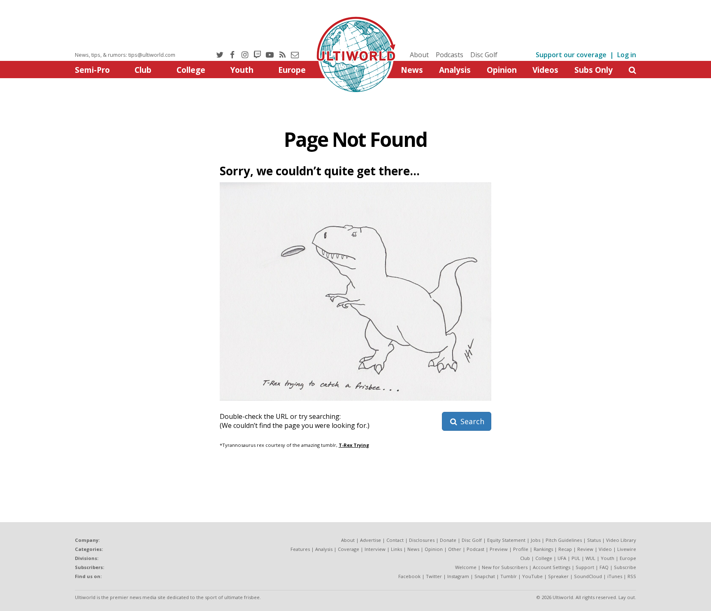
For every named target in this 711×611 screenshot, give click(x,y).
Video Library (621, 540)
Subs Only (593, 69)
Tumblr (508, 576)
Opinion (502, 69)
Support (585, 567)
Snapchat (484, 576)
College (191, 69)
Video (605, 549)
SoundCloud (588, 576)
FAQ (604, 567)
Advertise (370, 540)
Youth (241, 69)
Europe (292, 69)
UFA (562, 558)
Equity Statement (506, 540)
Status (594, 540)
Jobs (535, 540)
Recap (565, 549)
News (412, 69)
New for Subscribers (504, 567)
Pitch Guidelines (564, 540)
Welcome (465, 567)
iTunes (614, 576)
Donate (448, 540)
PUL (576, 558)
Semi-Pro (92, 69)
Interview (375, 549)
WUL (590, 558)
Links (396, 549)
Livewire (626, 549)
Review (585, 549)
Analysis (455, 69)
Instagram (458, 576)
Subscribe (625, 567)
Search (471, 421)
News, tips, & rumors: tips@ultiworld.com (125, 54)
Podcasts (449, 54)
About (419, 54)
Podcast (475, 549)
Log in (626, 54)
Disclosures (421, 540)
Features (300, 549)
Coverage (348, 549)
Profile (520, 549)
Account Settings (551, 567)
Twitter (434, 576)
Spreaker (558, 576)
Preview (499, 549)
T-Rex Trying (354, 445)
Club (143, 69)
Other (454, 549)
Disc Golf (483, 54)
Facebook (409, 576)
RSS (631, 576)
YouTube (532, 576)
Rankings (543, 549)
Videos (545, 69)
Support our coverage (571, 54)
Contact (395, 540)
